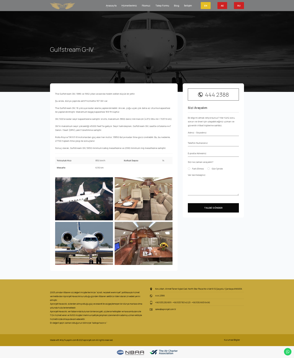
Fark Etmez (198, 168)
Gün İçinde (217, 168)
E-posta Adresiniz (197, 153)
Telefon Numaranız (198, 142)
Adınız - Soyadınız (197, 132)
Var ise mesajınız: (197, 174)
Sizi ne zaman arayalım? (200, 162)
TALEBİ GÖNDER (213, 207)
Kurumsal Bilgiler (232, 339)
